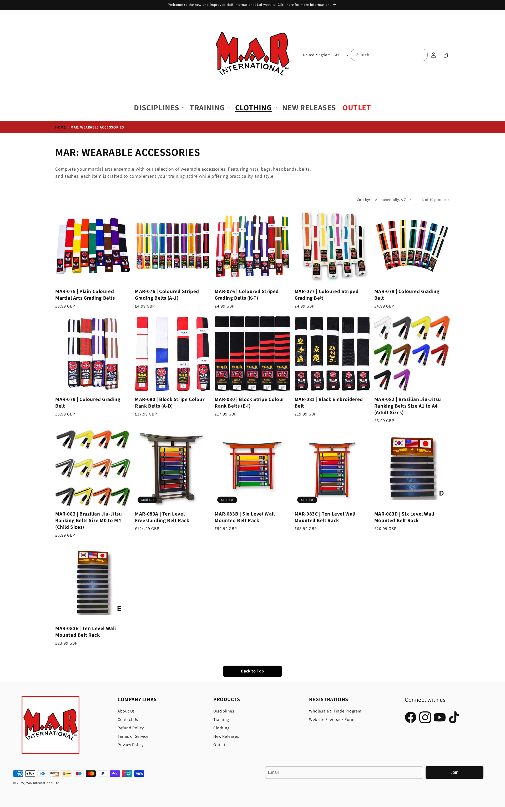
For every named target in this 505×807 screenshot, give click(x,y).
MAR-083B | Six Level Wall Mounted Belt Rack (245, 517)
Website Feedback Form (332, 719)
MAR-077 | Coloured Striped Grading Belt (327, 294)
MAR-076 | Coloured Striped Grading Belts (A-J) (167, 294)
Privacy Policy (130, 744)
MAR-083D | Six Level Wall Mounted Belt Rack (404, 517)
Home (60, 127)
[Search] (421, 55)
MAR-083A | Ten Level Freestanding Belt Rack (162, 517)
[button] (158, 107)
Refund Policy (131, 728)
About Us (126, 711)
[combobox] (389, 55)
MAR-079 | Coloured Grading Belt (87, 402)
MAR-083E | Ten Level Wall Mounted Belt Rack (85, 631)
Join (454, 772)
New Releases (226, 736)
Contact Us (128, 719)
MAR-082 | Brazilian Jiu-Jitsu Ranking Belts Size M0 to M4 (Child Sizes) (88, 520)
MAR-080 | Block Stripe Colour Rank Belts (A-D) (169, 402)
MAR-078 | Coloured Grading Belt (407, 294)
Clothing (221, 728)
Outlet (219, 744)
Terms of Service (133, 736)
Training (221, 719)
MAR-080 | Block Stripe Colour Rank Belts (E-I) (249, 402)
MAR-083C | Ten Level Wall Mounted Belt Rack (325, 517)
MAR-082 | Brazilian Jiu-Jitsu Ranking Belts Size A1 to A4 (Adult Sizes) (407, 406)
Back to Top (252, 671)
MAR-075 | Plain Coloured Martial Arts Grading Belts (85, 294)
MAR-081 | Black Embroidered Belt (329, 402)
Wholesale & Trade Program (335, 711)
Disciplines (223, 711)
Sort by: (363, 199)
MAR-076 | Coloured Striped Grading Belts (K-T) (247, 294)
